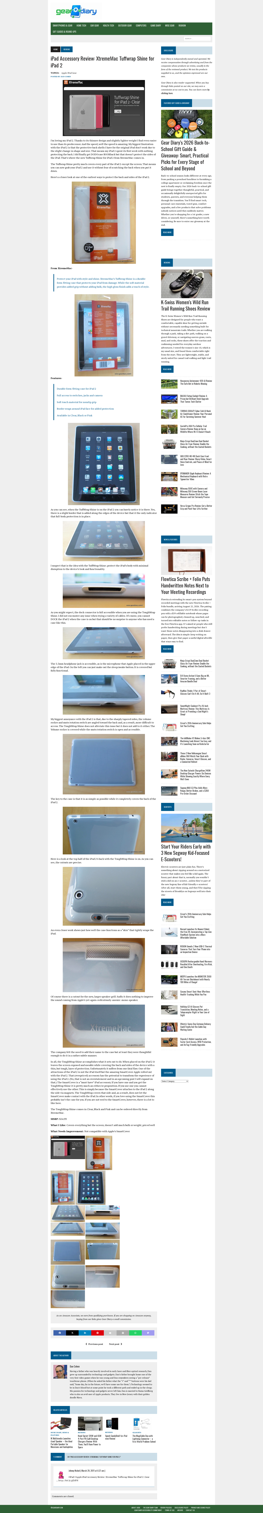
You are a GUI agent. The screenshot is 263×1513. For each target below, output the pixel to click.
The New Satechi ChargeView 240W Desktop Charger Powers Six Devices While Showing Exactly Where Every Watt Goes (195, 775)
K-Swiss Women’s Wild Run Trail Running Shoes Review (185, 305)
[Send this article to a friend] (110, 1333)
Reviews (81, 1432)
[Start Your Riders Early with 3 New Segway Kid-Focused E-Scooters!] (186, 840)
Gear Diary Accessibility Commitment (148, 1510)
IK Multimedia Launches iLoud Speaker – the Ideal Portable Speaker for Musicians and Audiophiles (62, 1443)
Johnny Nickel (74, 1470)
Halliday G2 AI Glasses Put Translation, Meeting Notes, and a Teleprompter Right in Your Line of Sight (194, 1011)
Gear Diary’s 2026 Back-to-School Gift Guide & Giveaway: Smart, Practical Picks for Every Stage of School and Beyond (185, 155)
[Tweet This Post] (72, 1333)
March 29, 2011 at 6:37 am (93, 1470)
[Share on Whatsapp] (135, 1333)
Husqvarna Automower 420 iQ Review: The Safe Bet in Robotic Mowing (196, 382)
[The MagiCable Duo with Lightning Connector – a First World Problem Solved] (142, 1428)
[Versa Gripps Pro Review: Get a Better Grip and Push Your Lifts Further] (169, 511)
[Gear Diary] (76, 11)
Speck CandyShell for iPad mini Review (116, 1437)
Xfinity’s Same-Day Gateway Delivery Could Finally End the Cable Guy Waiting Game (195, 1026)
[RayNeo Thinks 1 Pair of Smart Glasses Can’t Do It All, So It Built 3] (169, 696)
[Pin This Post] (97, 1333)
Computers (141, 25)
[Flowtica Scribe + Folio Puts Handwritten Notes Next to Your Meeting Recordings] (186, 573)
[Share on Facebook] (59, 1333)
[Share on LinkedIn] (85, 1333)
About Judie (136, 1507)
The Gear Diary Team (150, 1507)
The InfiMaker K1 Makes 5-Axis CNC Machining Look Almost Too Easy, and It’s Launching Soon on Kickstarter (195, 741)
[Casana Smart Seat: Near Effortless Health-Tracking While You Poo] (169, 997)
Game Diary (156, 25)
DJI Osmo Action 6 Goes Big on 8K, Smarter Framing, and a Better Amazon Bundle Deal (194, 678)
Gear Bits (136, 1432)
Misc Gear (169, 25)
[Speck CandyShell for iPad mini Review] (112, 1428)
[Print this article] (123, 1333)
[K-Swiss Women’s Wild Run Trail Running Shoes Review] (186, 296)
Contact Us (190, 1510)
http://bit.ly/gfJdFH (68, 1480)
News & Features (170, 539)
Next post (114, 1344)
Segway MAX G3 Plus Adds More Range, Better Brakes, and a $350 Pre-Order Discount (194, 790)
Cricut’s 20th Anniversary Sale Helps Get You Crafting (195, 724)
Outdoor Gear (125, 25)
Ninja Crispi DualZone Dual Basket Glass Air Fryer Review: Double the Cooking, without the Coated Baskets (195, 444)
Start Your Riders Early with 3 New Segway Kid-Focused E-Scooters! (186, 853)
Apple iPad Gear (69, 73)
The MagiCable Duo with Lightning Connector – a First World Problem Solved (144, 1438)
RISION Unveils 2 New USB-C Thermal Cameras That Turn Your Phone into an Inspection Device (196, 949)
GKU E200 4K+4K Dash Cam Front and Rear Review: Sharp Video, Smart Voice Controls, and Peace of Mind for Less (196, 460)
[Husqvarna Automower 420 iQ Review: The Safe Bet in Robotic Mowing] (169, 386)
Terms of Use (170, 1510)
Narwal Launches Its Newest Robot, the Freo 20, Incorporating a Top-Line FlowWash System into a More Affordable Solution (195, 933)
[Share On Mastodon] (148, 1333)
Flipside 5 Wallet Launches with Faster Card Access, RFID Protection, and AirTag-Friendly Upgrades (195, 1041)
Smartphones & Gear (62, 25)
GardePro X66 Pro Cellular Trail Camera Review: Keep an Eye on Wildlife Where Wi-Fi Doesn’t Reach (195, 428)
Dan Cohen (66, 77)
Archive (180, 1510)
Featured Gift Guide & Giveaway (176, 103)
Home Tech (81, 25)
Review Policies (166, 1507)
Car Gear (94, 25)
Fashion (182, 25)
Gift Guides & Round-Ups (64, 31)
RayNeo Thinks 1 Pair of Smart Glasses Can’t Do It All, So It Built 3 (195, 692)
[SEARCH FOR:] (197, 38)
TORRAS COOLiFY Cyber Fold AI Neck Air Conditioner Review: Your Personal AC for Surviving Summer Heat (196, 413)
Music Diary (56, 1432)
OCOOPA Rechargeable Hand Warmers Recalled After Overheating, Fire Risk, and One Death (196, 964)
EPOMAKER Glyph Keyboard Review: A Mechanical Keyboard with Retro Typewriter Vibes (195, 476)
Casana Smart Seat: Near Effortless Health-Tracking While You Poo (195, 993)
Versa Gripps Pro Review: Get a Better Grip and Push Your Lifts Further (196, 507)
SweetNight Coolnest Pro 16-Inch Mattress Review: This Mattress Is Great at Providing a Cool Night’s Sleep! (194, 710)
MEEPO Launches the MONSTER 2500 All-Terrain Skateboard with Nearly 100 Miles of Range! (195, 979)
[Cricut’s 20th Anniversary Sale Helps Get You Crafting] (169, 729)
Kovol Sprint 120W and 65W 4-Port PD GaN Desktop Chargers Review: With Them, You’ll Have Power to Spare (89, 1441)
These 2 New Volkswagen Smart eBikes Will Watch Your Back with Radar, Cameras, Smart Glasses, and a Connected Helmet (195, 757)
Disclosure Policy (181, 1507)
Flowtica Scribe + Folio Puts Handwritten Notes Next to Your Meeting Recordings (185, 585)
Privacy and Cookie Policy (200, 1507)
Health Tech (108, 25)
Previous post (95, 1344)
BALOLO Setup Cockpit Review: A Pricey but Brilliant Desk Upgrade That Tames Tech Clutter (194, 398)
